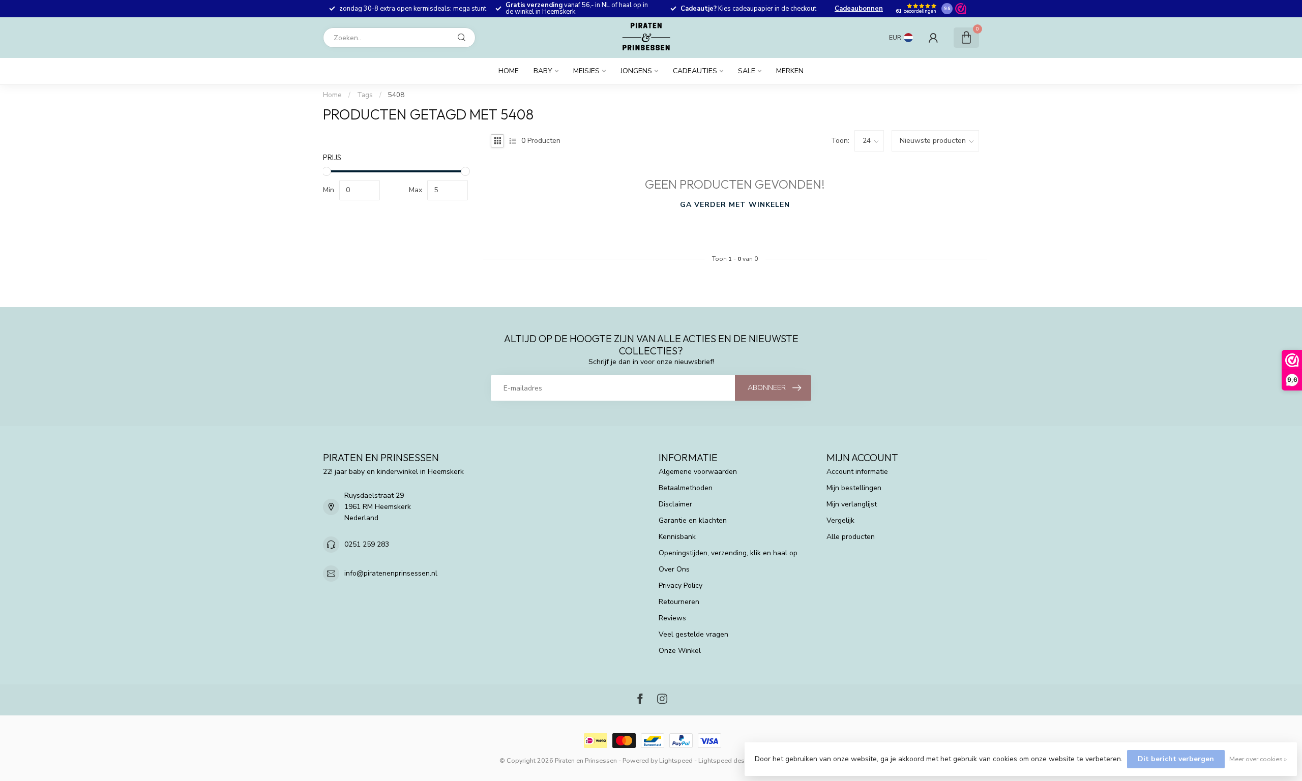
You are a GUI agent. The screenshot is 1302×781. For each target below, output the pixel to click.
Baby (543, 71)
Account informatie (857, 471)
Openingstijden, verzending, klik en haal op (728, 553)
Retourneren (679, 602)
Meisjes (586, 71)
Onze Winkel (680, 650)
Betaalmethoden (686, 488)
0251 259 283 (366, 544)
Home (508, 71)
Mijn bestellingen (853, 488)
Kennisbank (677, 537)
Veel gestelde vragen (693, 634)
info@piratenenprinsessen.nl (390, 573)
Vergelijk (840, 520)
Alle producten (850, 537)
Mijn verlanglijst (851, 504)
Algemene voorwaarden (698, 471)
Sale (746, 71)
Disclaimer (675, 504)
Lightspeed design (726, 760)
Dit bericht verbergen (1176, 759)
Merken (790, 71)
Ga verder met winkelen (735, 204)
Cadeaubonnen (859, 8)
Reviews (672, 618)
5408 (396, 95)
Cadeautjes (695, 71)
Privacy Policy (680, 585)
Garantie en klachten (693, 520)
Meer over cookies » (1258, 759)
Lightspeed (676, 760)
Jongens (636, 71)
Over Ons (674, 569)
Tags (365, 95)
